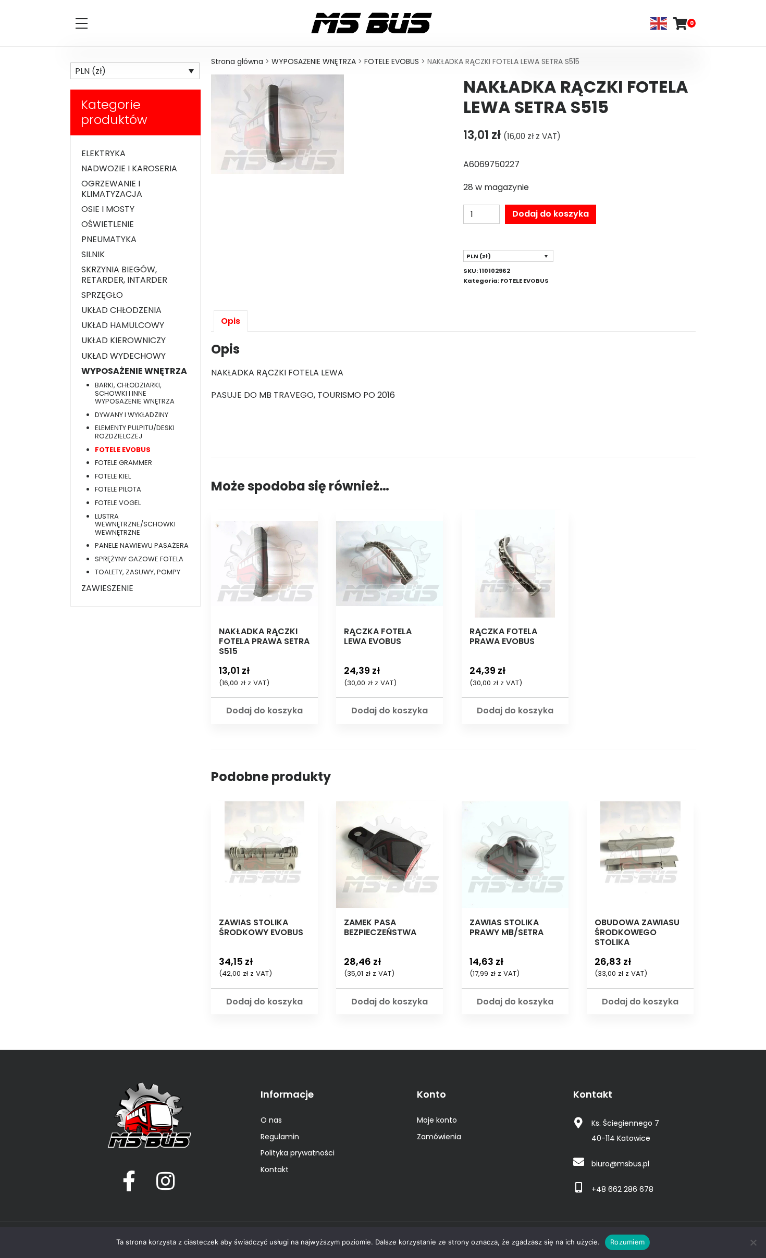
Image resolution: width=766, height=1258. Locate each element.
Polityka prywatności (298, 1153)
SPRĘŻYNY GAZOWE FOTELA (139, 559)
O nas (271, 1120)
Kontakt (275, 1169)
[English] (659, 23)
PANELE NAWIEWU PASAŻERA (142, 545)
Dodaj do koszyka (550, 214)
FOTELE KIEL (113, 476)
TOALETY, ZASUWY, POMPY (137, 572)
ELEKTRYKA (103, 153)
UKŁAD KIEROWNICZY (123, 340)
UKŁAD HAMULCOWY (122, 325)
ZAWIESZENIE (107, 588)
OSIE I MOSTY (107, 209)
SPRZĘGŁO (102, 295)
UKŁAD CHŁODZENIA (121, 310)
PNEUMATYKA (109, 239)
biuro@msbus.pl (620, 1164)
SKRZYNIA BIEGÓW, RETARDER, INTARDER (124, 274)
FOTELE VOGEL (118, 503)
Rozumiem (627, 1242)
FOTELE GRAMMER (123, 463)
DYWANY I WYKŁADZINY (131, 415)
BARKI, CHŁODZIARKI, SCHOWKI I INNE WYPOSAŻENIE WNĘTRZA (135, 393)
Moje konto (437, 1120)
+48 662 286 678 (622, 1189)
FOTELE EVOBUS (391, 61)
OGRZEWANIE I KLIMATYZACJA (111, 188)
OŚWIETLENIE (107, 224)
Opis (230, 321)
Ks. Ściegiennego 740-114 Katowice (625, 1130)
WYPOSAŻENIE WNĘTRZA (313, 61)
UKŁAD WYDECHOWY (123, 356)
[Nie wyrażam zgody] (753, 1242)
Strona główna (237, 61)
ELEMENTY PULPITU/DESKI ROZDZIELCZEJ (135, 432)
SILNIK (93, 254)
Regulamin (280, 1136)
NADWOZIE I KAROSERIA (129, 168)
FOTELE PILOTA (118, 489)
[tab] (231, 321)
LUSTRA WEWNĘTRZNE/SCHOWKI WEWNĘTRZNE (135, 524)
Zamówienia (439, 1136)
